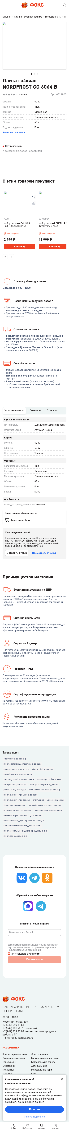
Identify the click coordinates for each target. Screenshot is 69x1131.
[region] (34, 226)
